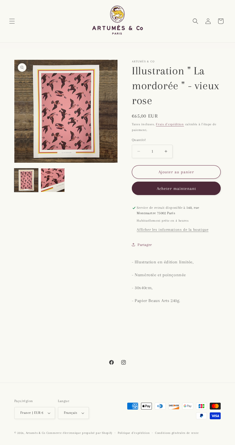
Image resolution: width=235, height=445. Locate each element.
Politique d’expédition (134, 433)
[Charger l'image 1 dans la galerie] (26, 180)
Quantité (139, 140)
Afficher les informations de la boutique (172, 229)
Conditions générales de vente (177, 433)
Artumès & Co (35, 433)
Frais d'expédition (170, 124)
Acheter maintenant (176, 188)
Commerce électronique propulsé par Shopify (79, 433)
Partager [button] (145, 245)
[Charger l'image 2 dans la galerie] (53, 180)
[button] (12, 21)
